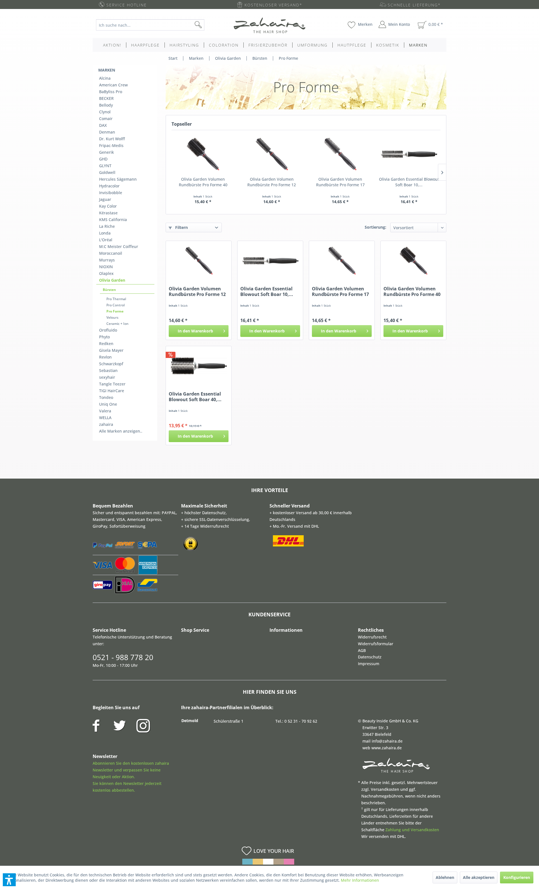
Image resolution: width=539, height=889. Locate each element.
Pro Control (115, 305)
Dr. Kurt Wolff (112, 138)
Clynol (105, 111)
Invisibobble (110, 192)
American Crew (113, 85)
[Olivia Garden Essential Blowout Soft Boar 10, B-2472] (409, 154)
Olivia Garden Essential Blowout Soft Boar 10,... (409, 181)
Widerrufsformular (375, 643)
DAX (103, 125)
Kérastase (108, 212)
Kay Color (108, 206)
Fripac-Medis (111, 145)
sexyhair (107, 377)
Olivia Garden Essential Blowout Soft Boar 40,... (195, 396)
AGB (362, 650)
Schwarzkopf (111, 363)
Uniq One (108, 404)
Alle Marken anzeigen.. (120, 431)
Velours (112, 317)
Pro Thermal (116, 299)
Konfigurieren (516, 877)
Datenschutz (370, 657)
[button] (9, 879)
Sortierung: (375, 227)
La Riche (107, 226)
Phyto (104, 336)
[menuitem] (154, 25)
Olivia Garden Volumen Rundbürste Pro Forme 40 (203, 181)
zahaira (106, 424)
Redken (106, 343)
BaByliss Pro (110, 91)
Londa (105, 233)
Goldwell (107, 172)
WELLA (105, 417)
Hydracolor (109, 186)
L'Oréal (105, 239)
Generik (106, 152)
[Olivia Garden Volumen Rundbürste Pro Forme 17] (340, 154)
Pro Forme (115, 311)
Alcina (105, 78)
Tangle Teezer (112, 384)
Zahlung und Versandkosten (412, 829)
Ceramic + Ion (117, 323)
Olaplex (106, 273)
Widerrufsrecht (372, 637)
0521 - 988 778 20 (123, 657)
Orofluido (108, 330)
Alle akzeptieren (478, 877)
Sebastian (108, 370)
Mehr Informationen (360, 880)
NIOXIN (106, 266)
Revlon (105, 357)
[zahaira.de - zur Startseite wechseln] (269, 25)
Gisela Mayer (111, 350)
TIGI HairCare (111, 390)
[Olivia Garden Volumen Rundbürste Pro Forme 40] (203, 154)
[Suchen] (207, 25)
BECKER (106, 98)
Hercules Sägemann (118, 179)
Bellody (106, 105)
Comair (106, 118)
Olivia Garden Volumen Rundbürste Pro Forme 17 (340, 181)
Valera (105, 411)
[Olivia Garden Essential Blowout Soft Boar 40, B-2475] (199, 366)
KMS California (113, 219)
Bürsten (109, 289)
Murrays (107, 260)
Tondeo (106, 397)
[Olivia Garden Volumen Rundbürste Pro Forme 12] (272, 154)
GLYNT (105, 165)
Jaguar (105, 199)
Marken (106, 70)
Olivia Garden (112, 280)
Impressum (368, 663)
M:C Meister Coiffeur (118, 246)
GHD (103, 159)
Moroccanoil (110, 253)
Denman (107, 132)
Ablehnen (445, 877)
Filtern (181, 227)
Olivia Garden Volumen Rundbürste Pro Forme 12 (271, 181)
